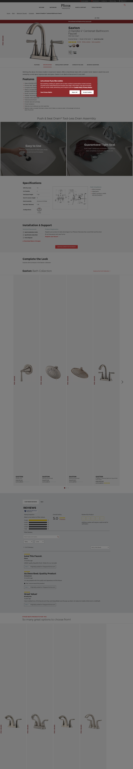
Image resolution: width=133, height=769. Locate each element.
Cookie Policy (78, 87)
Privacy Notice (87, 87)
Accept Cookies (87, 92)
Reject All (75, 92)
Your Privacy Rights (46, 92)
